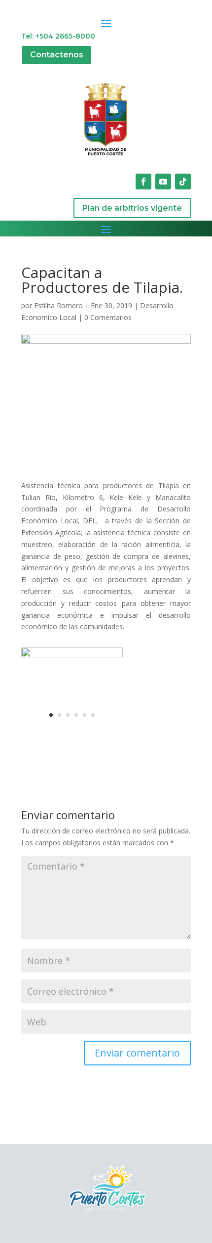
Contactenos (56, 54)
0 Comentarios (108, 317)
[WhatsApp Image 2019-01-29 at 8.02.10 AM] (72, 724)
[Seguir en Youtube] (163, 181)
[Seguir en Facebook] (143, 181)
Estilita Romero (58, 305)
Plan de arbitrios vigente (132, 208)
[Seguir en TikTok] (183, 181)
